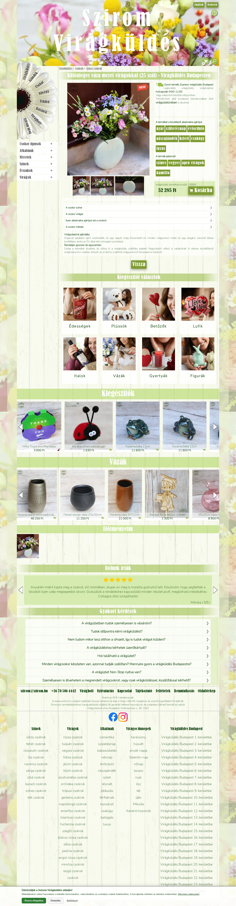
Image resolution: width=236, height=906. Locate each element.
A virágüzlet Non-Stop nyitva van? (116, 672)
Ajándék (33, 77)
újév (138, 797)
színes (161, 163)
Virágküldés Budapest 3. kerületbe (186, 750)
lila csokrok (36, 757)
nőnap (138, 764)
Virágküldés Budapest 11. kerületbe (186, 804)
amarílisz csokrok (73, 811)
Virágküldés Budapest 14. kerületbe (186, 824)
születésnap (176, 129)
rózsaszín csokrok (35, 750)
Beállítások (72, 900)
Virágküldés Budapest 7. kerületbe (186, 777)
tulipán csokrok (73, 744)
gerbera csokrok (72, 797)
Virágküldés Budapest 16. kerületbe (186, 837)
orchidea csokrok (73, 784)
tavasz (138, 770)
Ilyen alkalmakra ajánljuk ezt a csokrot (86, 220)
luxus (160, 149)
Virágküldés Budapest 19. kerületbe (186, 857)
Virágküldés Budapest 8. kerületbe (186, 784)
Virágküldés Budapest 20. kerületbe (186, 864)
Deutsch (212, 5)
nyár (160, 129)
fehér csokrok (36, 744)
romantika (107, 737)
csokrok (72, 877)
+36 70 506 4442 (63, 691)
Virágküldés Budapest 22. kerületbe (186, 877)
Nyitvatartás (105, 691)
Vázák (118, 462)
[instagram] (123, 717)
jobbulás (107, 790)
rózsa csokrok (73, 737)
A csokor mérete (74, 227)
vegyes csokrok (73, 750)
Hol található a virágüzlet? (116, 656)
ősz (138, 784)
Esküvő (45, 101)
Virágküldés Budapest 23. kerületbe (186, 884)
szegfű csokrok (72, 831)
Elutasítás (56, 900)
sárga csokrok (36, 770)
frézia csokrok (73, 757)
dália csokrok (73, 844)
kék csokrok (36, 797)
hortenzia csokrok (73, 824)
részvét (107, 784)
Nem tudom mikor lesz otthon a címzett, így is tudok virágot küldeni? (116, 639)
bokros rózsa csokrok (73, 837)
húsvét (138, 744)
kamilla (163, 173)
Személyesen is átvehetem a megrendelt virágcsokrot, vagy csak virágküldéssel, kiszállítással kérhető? (117, 680)
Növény (44, 92)
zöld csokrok (36, 777)
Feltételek (163, 691)
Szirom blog (27, 125)
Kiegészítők (118, 394)
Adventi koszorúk (138, 811)
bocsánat (107, 804)
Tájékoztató (143, 691)
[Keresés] (214, 61)
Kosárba (202, 190)
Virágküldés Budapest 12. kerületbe (186, 811)
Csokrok (79, 68)
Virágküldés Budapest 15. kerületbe (186, 831)
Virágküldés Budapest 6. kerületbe (186, 770)
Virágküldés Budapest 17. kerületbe (186, 844)
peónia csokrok (73, 851)
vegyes (174, 163)
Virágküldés (65, 68)
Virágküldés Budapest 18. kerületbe (186, 851)
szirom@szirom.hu (34, 691)
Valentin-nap (138, 757)
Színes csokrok (94, 68)
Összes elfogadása (34, 900)
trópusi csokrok (73, 790)
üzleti (184, 139)
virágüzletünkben (166, 102)
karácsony (138, 737)
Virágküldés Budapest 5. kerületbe (186, 764)
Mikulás (138, 804)
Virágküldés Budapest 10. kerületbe (186, 797)
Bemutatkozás (184, 691)
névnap (106, 757)
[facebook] (113, 717)
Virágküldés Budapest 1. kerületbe (186, 737)
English (199, 5)
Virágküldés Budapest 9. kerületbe (186, 790)
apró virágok (193, 163)
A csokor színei (74, 207)
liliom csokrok (73, 770)
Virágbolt (36, 119)
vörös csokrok (36, 737)
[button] (215, 426)
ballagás (107, 817)
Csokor (40, 84)
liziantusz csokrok (72, 817)
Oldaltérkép (206, 691)
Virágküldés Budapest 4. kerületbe (186, 757)
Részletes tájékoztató (189, 894)
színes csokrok (36, 790)
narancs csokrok (36, 764)
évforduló (196, 129)
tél (138, 790)
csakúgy (198, 139)
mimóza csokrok (72, 864)
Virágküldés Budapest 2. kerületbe (186, 744)
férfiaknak (107, 797)
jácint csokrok (73, 764)
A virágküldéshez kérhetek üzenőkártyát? (116, 647)
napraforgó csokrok (73, 804)
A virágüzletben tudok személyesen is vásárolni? (117, 623)
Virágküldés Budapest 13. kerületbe (186, 817)
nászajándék (166, 139)
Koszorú (41, 110)
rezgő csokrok (73, 871)
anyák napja (138, 750)
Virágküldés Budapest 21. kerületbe (186, 871)
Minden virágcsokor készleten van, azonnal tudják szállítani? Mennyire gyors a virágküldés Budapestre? (116, 664)
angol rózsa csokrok (73, 857)
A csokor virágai (74, 214)
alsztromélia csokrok (73, 777)
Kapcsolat (124, 691)
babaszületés (107, 750)
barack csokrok (36, 784)
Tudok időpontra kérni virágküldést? (116, 631)
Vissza (138, 264)
